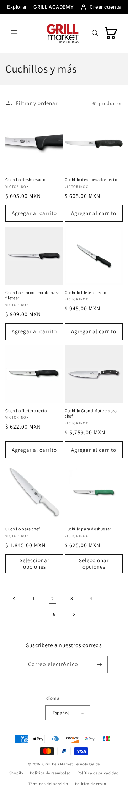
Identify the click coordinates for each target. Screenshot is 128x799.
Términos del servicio (48, 783)
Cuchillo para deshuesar (88, 528)
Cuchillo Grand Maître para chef (91, 413)
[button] (14, 33)
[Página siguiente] (73, 614)
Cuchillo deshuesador (26, 179)
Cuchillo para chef (22, 528)
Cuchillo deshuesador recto (91, 179)
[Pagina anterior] (14, 598)
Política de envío (90, 783)
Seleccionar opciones (34, 563)
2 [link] (52, 598)
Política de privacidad (98, 772)
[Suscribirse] (99, 664)
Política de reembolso (50, 772)
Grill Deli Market (57, 763)
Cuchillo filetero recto (85, 292)
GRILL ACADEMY (53, 7)
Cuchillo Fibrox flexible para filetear (32, 295)
